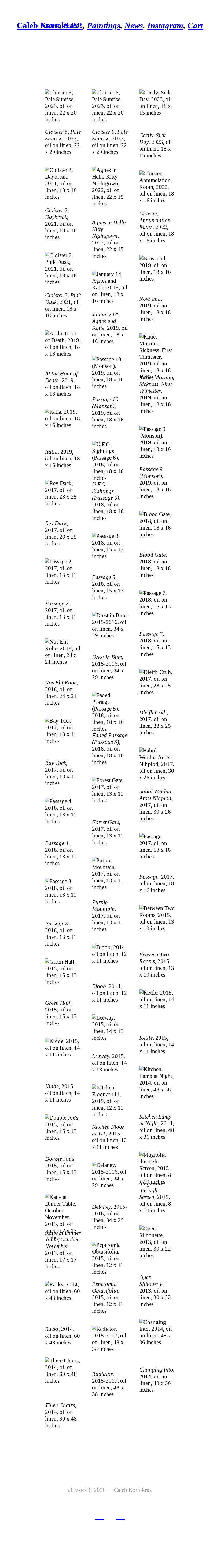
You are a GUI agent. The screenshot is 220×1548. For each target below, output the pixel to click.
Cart (195, 25)
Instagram (165, 25)
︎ (120, 1514)
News (133, 25)
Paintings (103, 25)
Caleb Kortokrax (47, 25)
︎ (99, 1514)
